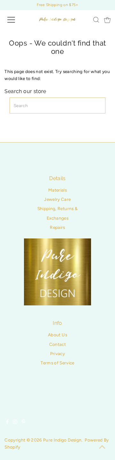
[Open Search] (96, 20)
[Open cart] (107, 19)
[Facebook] (7, 422)
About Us (57, 334)
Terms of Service (57, 362)
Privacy (57, 353)
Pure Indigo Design (62, 439)
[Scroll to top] (102, 447)
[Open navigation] (15, 20)
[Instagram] (15, 422)
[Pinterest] (23, 422)
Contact (57, 344)
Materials (57, 190)
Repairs (57, 227)
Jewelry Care (57, 199)
